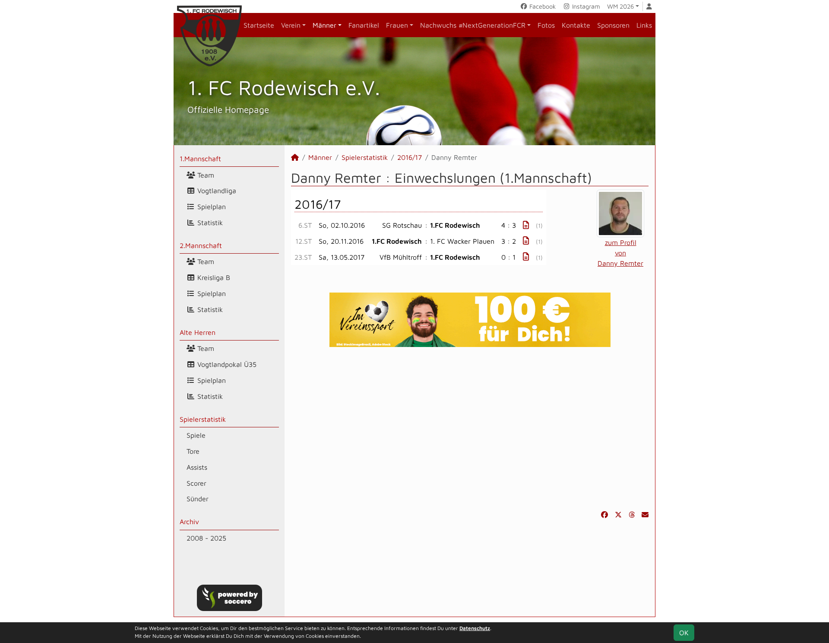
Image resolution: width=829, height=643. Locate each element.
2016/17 (409, 157)
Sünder (198, 499)
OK (684, 633)
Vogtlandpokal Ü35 (225, 364)
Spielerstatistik (203, 419)
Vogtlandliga (215, 190)
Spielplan (210, 206)
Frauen (397, 25)
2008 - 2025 (206, 538)
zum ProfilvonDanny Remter (620, 253)
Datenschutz (474, 628)
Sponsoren (613, 25)
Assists (197, 467)
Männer (324, 25)
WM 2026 (620, 6)
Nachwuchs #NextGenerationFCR (472, 25)
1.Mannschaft (200, 158)
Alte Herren (197, 332)
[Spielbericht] (526, 225)
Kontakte (576, 25)
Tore (193, 451)
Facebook (542, 6)
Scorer (196, 483)
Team (204, 175)
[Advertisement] (470, 428)
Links (644, 25)
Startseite (259, 25)
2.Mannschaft (201, 245)
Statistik (209, 222)
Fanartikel (363, 25)
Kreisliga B (212, 277)
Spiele (196, 435)
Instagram (585, 6)
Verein (291, 25)
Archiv (189, 521)
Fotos (546, 25)
